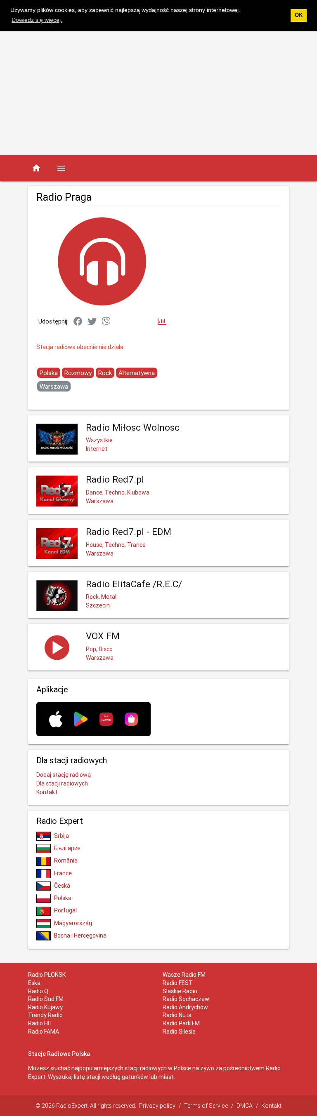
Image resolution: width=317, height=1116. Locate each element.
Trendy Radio (45, 1015)
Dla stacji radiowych (62, 783)
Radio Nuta (177, 1015)
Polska (49, 373)
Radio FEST (178, 983)
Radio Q (38, 991)
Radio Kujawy (45, 1007)
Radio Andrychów (185, 1007)
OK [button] (299, 15)
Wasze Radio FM (184, 974)
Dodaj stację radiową (63, 774)
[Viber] (106, 322)
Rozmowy (78, 373)
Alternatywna (136, 373)
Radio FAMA (43, 1031)
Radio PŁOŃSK (47, 974)
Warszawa (54, 386)
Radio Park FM (181, 1023)
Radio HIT (40, 1023)
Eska (34, 983)
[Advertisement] (158, 93)
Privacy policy (157, 1105)
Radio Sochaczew (186, 999)
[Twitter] (92, 322)
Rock (105, 373)
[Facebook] (78, 322)
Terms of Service (206, 1105)
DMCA (245, 1105)
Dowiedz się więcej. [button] (37, 19)
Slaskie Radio (180, 991)
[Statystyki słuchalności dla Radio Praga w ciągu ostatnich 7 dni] (162, 322)
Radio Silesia (179, 1031)
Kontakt (46, 792)
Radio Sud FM (46, 999)
